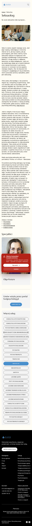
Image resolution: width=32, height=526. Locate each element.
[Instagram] (29, 522)
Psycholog (6, 222)
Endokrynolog (8, 227)
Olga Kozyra (20, 105)
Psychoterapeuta (9, 225)
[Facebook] (27, 522)
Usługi (3, 12)
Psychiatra (6, 224)
